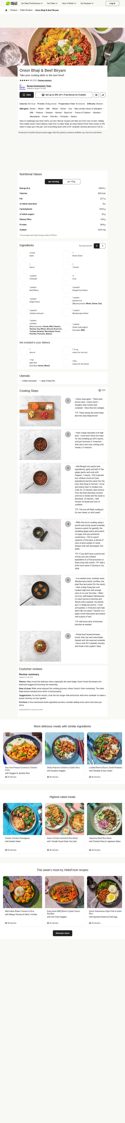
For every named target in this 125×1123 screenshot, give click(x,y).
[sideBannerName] (62, 152)
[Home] (6, 10)
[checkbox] (20, 80)
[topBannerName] (62, 20)
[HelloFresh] (11, 3)
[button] (62, 245)
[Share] (102, 94)
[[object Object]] (96, 94)
